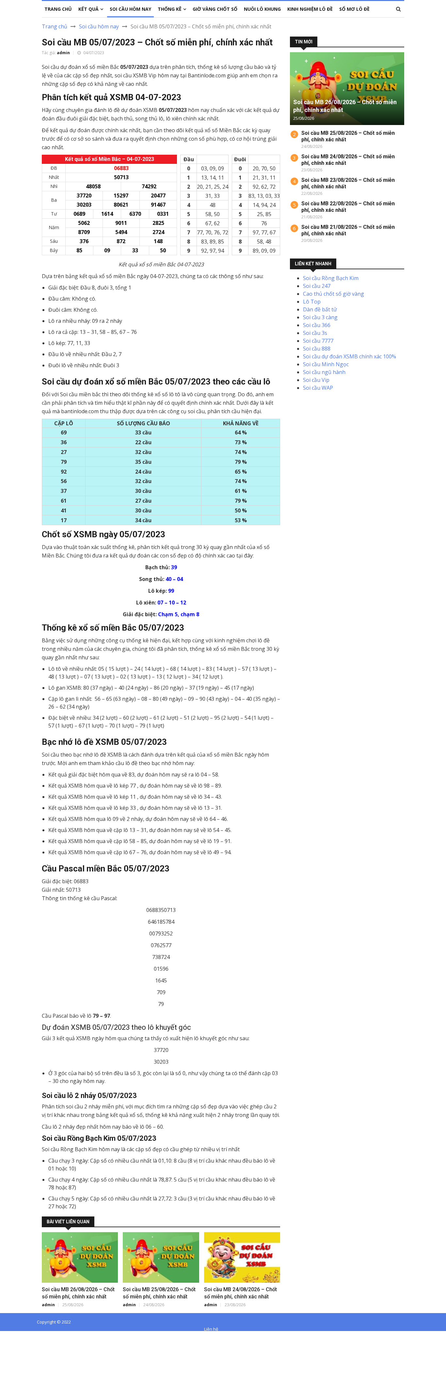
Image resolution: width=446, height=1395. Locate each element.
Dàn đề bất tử (320, 309)
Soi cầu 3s (315, 333)
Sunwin (29, 1336)
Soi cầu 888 (316, 348)
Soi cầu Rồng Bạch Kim (330, 278)
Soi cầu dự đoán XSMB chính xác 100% (349, 356)
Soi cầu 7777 (318, 340)
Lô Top (312, 301)
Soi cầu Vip (316, 380)
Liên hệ (211, 1329)
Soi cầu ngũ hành (324, 372)
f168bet (29, 1344)
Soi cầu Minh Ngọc (326, 364)
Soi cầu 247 (316, 286)
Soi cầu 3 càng (320, 317)
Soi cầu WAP (318, 387)
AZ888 (7, 1336)
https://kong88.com (24, 1359)
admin (63, 52)
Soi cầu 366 (316, 325)
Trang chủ (54, 26)
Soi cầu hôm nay (99, 26)
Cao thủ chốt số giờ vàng (333, 293)
